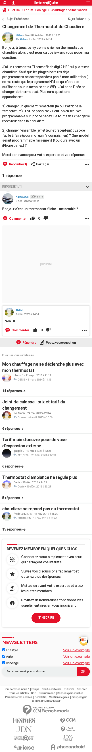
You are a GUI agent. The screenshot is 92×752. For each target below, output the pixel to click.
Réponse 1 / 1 (12, 186)
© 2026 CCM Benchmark (46, 701)
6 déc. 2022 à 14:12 (27, 201)
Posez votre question (60, 342)
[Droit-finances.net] (68, 729)
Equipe (35, 689)
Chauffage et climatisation (69, 10)
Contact (82, 689)
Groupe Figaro (79, 697)
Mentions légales (59, 697)
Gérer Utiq (40, 697)
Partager (43, 164)
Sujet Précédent (17, 19)
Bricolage (12, 663)
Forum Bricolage (35, 10)
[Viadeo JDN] (68, 738)
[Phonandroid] (68, 747)
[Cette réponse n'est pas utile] (46, 218)
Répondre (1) (17, 164)
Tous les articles (19, 693)
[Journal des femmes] (24, 720)
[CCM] (68, 720)
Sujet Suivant (77, 19)
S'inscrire (46, 617)
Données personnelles (70, 693)
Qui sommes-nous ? (17, 689)
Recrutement (47, 693)
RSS (33, 693)
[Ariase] (24, 747)
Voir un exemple (76, 650)
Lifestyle (11, 650)
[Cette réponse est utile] (33, 218)
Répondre (29, 342)
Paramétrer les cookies (18, 697)
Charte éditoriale (51, 689)
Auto (9, 657)
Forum (15, 10)
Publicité (69, 689)
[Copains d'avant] (24, 738)
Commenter (17, 218)
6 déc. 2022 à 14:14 (40, 39)
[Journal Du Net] (24, 729)
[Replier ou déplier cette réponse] (87, 186)
